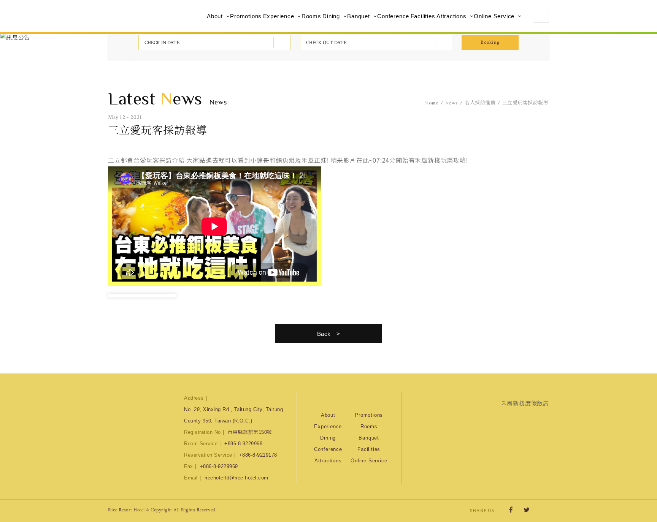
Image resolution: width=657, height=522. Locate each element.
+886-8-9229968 (243, 443)
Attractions (451, 16)
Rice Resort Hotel (148, 16)
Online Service (494, 16)
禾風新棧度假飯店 (525, 403)
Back (324, 334)
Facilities (423, 16)
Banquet (358, 16)
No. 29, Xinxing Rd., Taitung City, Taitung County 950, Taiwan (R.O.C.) (233, 415)
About (215, 16)
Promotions (246, 16)
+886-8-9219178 (258, 455)
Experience (278, 16)
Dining (331, 16)
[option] (142, 295)
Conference (393, 16)
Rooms (311, 16)
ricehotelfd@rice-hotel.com (236, 478)
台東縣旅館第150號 (250, 432)
